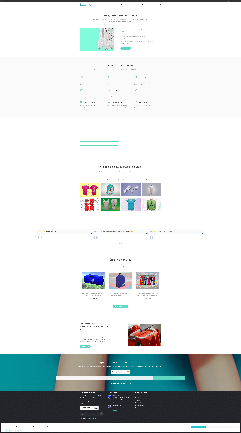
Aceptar (198, 426)
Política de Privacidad (13, 430)
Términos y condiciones (140, 407)
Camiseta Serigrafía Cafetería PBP (130, 204)
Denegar (215, 426)
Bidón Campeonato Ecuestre (151, 189)
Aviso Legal (19, 430)
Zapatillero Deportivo (93, 290)
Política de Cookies (5, 430)
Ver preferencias (231, 426)
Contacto (137, 397)
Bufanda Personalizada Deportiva (147, 290)
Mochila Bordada (111, 187)
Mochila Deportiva (120, 290)
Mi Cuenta (137, 395)
